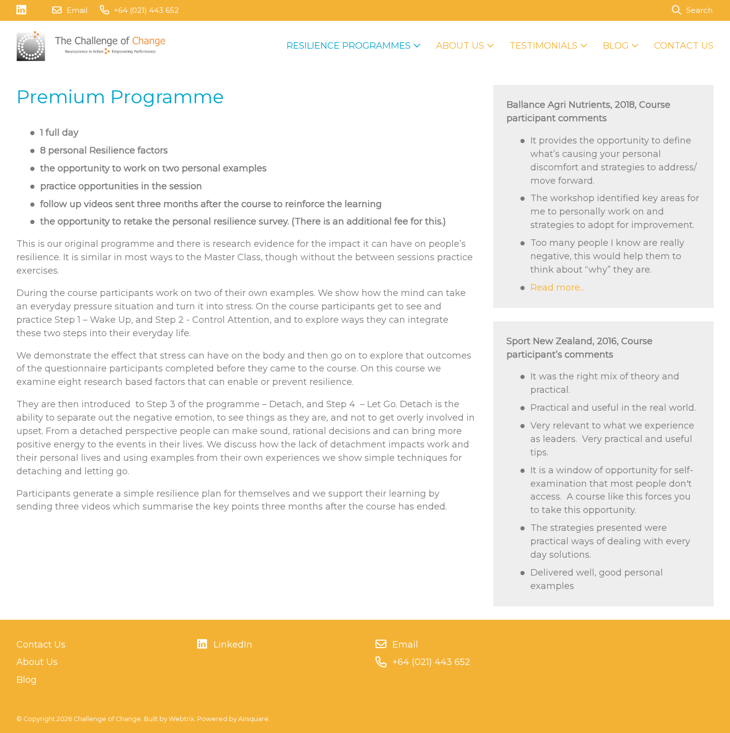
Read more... (557, 287)
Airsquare (253, 719)
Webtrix (181, 719)
